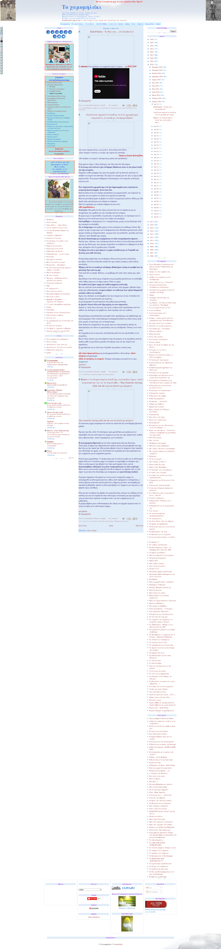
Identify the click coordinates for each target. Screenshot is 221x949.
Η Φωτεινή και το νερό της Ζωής (161, 760)
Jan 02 (156, 214)
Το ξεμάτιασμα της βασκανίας (160, 863)
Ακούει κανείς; (154, 274)
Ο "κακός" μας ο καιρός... (158, 472)
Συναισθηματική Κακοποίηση (56, 96)
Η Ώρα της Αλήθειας (156, 404)
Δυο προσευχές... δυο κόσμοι (159, 328)
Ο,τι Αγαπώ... (154, 511)
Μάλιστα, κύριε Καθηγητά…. (160, 446)
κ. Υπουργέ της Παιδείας (158, 773)
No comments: (114, 105)
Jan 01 (156, 217)
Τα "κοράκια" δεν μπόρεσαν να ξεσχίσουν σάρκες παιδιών (160, 620)
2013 (152, 234)
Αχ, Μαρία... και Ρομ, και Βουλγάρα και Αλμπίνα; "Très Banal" (162, 304)
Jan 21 (156, 154)
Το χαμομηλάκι (82, 7)
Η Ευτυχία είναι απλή (55, 248)
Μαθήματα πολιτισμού (157, 443)
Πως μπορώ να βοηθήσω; (158, 606)
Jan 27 (156, 136)
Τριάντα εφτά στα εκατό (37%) (58, 331)
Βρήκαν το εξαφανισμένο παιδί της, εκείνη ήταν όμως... (162, 120)
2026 (152, 39)
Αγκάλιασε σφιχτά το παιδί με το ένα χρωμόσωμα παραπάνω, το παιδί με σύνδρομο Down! (112, 116)
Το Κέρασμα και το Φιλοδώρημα (161, 856)
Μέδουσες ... (153, 456)
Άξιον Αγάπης (52, 342)
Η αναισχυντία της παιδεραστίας (161, 742)
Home (111, 526)
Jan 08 (156, 195)
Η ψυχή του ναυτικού (54, 259)
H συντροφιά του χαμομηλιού (57, 339)
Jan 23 (156, 148)
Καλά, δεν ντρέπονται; (157, 420)
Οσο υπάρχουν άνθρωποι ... (159, 806)
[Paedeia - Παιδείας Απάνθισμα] (1, 60)
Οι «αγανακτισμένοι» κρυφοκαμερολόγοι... (157, 514)
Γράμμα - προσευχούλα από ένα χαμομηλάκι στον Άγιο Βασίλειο (161, 319)
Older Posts (139, 526)
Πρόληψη (52, 86)
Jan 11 (156, 186)
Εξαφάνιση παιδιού (121, 521)
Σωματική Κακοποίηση (54, 83)
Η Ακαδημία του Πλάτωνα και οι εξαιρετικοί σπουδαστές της (161, 376)
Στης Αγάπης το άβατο (55, 315)
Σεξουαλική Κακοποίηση (55, 85)
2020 (152, 58)
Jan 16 (156, 170)
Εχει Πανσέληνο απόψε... (158, 734)
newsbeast (83, 512)
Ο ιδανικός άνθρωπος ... (55, 283)
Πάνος (134, 24)
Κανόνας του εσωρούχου (56, 89)
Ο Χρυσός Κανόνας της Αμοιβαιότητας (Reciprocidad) (57, 363)
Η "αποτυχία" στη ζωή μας (159, 360)
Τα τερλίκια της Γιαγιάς (158, 642)
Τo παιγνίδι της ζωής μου (158, 617)
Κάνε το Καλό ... (155, 779)
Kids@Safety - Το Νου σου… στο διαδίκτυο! (163, 108)
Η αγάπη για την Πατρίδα (159, 373)
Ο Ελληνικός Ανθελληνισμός (159, 485)
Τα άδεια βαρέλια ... (157, 840)
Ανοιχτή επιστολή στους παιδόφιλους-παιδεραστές (159, 286)
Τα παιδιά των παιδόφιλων (159, 639)
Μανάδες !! (153, 781)
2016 (152, 225)
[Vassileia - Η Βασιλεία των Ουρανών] (1, 73)
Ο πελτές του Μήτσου (157, 798)
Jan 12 (156, 182)
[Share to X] (132, 105)
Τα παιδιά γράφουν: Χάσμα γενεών (162, 848)
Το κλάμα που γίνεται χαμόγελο (161, 686)
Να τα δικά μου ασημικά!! (158, 790)
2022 (152, 52)
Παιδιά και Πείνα (155, 816)
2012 (152, 237)
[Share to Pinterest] (136, 105)
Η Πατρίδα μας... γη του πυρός (58, 254)
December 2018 (157, 67)
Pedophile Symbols (55, 91)
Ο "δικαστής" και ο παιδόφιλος (160, 470)
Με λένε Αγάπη (52, 275)
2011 (152, 240)
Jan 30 (156, 126)
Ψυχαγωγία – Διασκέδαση (158, 708)
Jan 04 (156, 207)
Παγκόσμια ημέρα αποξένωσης (160, 571)
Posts (150, 888)
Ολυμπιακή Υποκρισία (157, 558)
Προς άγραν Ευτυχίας (157, 819)
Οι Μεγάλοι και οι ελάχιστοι (160, 534)
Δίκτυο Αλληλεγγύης (55, 412)
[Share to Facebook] (134, 105)
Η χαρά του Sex (155, 762)
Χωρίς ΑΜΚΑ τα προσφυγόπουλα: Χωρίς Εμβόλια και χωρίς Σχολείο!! (162, 704)
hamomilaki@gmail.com (71, 20)
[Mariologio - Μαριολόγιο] (1, 52)
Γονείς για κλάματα (91, 521)
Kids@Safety (88, 108)
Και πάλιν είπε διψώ (157, 417)
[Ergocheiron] (1, 44)
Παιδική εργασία (52, 102)
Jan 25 (156, 142)
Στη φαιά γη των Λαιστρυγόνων (161, 614)
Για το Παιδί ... (90, 24)
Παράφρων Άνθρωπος (157, 585)
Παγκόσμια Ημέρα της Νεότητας (58, 294)
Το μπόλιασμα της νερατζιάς (57, 453)
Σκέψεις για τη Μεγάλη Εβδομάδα (161, 827)
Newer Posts (83, 526)
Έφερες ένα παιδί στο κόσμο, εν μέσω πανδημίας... (161, 356)
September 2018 (157, 76)
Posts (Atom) (92, 530)
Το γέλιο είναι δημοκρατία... (159, 674)
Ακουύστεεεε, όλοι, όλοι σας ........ (59, 344)
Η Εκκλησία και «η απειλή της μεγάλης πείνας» (160, 386)
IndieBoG (50, 441)
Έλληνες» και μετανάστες (158, 731)
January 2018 (156, 101)
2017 (152, 222)
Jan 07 (156, 198)
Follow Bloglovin (94, 917)
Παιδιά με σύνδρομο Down (93, 374)
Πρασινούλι (52, 383)
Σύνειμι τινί (51, 318)
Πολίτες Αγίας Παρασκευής (58, 430)
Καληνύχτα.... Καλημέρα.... (57, 265)
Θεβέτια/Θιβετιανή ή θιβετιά (57, 385)
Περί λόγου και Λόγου (157, 593)
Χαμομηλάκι (86, 101)
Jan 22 (156, 151)
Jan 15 (156, 173)
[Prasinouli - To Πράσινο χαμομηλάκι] (1, 68)
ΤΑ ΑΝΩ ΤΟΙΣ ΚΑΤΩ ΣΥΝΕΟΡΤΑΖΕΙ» (157, 844)
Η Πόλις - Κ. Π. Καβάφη (158, 757)
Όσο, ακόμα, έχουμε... (157, 563)
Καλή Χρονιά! (154, 422)
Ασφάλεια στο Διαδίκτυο (101, 108)
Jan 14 (156, 176)
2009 (152, 247)
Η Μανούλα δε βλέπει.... (56, 251)
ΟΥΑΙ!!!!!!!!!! (154, 569)
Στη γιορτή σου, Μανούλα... (159, 611)
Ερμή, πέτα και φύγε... (55, 246)
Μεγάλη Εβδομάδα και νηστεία (160, 784)
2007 (152, 253)
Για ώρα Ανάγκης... (78, 24)
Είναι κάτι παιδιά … (157, 337)
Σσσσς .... (50, 353)
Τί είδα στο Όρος (155, 663)
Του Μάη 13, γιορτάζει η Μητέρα (59, 328)
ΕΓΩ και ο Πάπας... (156, 331)
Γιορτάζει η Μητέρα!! (54, 235)
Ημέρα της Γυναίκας (156, 407)
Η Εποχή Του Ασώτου (157, 393)
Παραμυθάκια (149, 24)
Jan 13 (156, 179)
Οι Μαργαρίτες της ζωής (158, 531)
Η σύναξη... (51, 257)
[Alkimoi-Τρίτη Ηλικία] (1, 36)
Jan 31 (156, 104)
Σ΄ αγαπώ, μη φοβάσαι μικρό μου (59, 304)
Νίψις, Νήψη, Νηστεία (157, 792)
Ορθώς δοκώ (153, 561)
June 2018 (155, 86)
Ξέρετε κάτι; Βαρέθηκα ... (158, 467)
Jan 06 (156, 201)
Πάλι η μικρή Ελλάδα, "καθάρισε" (161, 582)
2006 (152, 256)
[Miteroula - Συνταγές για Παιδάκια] (1, 54)
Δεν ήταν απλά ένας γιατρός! (160, 323)
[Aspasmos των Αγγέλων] (1, 38)
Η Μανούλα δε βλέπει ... (56, 350)
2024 (152, 46)
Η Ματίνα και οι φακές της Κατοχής (162, 744)
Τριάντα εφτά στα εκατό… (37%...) (162, 694)
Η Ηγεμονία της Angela (157, 396)
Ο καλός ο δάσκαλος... (157, 498)
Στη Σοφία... (51, 310)
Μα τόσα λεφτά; (155, 437)
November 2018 (157, 70)
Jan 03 (156, 210)
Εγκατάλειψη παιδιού (106, 521)
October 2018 (156, 73)
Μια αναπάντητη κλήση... (158, 787)
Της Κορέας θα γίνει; (157, 653)
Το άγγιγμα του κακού (157, 671)
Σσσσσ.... (50, 307)
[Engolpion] (1, 41)
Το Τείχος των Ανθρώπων (158, 866)
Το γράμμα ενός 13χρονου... (159, 850)
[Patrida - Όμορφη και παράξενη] (1, 65)
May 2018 (155, 89)
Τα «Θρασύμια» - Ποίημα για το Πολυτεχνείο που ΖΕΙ (161, 625)
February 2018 (157, 98)
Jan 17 (156, 167)
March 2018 (156, 95)
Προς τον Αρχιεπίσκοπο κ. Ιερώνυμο (162, 600)
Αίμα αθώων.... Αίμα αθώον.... (58, 225)
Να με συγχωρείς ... (156, 459)
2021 (152, 55)
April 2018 (156, 92)
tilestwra (82, 365)
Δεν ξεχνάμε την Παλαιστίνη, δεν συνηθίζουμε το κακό (59, 406)
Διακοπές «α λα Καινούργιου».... (161, 326)
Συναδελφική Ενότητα (56, 370)
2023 (152, 49)
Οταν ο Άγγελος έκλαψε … (159, 809)
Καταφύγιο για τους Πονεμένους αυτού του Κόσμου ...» (161, 426)
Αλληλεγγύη (112, 24)
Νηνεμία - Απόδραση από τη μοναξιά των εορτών (57, 279)
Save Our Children (102, 24)
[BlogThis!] (130, 105)
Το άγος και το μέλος (54, 325)
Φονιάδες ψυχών (155, 700)
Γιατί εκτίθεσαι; (155, 310)
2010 (152, 243)
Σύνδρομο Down (108, 374)
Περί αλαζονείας (155, 590)
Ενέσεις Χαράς (154, 342)
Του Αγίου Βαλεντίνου (157, 692)
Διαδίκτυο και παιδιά (118, 108)
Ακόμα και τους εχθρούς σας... (160, 272)
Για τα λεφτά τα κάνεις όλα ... (160, 308)
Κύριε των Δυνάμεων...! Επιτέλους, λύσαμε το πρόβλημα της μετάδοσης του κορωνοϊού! (162, 432)
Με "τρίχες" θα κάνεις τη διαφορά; (162, 448)
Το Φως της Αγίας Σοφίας (158, 689)
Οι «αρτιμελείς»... (156, 518)
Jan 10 (156, 189)
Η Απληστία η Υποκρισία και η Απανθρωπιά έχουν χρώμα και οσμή (162, 381)
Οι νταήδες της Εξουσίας (158, 545)
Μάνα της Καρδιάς (53, 272)
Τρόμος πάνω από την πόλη (159, 697)
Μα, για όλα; (154, 440)
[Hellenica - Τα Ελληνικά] (1, 46)
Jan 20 (156, 157)
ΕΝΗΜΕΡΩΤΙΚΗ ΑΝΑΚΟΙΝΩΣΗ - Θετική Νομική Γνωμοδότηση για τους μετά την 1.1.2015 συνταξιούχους (59, 375)
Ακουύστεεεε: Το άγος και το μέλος (59, 347)
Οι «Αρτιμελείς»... (53, 288)
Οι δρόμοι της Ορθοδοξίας (158, 524)
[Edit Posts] (1, 30)
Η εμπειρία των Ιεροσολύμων (160, 390)
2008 (152, 250)
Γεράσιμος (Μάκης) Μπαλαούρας (55, 391)
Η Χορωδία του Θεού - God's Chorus (162, 765)
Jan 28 (156, 132)
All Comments (153, 892)
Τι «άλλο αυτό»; (155, 660)
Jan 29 (156, 129)
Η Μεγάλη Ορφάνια (156, 398)
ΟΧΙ (48, 286)
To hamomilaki (52, 360)
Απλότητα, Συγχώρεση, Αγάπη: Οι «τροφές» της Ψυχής (161, 291)
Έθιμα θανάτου (154, 334)
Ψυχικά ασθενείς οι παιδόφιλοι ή (161, 710)
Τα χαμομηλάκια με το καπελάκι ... (162, 645)
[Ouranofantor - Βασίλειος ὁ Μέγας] (1, 57)
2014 (152, 231)
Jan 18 (156, 164)
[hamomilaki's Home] (1, 28)
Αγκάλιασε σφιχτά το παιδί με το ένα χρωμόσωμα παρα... (164, 113)
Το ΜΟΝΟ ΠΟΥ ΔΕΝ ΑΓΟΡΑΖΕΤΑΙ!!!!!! (156, 859)
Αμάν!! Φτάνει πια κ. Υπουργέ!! (161, 282)
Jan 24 (156, 145)
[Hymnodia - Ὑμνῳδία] (1, 49)
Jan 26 (156, 139)
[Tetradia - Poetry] (1, 70)
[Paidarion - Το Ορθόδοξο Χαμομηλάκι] (1, 62)
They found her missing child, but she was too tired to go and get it (106, 421)
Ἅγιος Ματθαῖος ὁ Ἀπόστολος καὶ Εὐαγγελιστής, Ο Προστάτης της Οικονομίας (161, 266)
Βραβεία (121, 24)
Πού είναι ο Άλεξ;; (53, 296)
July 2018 (155, 83)
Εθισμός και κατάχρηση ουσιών (57, 111)
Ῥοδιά (49, 451)
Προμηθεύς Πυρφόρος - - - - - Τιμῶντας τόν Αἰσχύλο (57, 300)
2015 (152, 228)
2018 (152, 64)
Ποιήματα (140, 24)
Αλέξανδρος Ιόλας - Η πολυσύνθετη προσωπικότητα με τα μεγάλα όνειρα (58, 434)
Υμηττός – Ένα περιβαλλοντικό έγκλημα (58, 424)
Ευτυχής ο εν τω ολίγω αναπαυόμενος (157, 351)
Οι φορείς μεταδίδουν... (158, 552)
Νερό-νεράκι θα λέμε (157, 464)
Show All (71, 458)
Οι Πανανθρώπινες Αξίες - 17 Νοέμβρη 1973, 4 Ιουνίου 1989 (160, 548)
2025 (152, 42)
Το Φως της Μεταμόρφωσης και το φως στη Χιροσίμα (161, 873)
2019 (152, 61)
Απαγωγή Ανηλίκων (53, 105)
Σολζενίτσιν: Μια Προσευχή (159, 830)
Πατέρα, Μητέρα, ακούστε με (160, 587)
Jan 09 (156, 192)
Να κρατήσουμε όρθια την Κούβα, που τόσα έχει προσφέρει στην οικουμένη (59, 396)
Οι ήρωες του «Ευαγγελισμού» (160, 800)
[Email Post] (123, 105)
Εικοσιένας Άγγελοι (54, 238)
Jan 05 (156, 204)
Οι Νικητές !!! (154, 542)
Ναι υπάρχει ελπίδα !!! (158, 462)
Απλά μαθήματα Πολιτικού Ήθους (161, 718)
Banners (127, 24)
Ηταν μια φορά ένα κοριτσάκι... (161, 768)
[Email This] (127, 105)
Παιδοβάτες (153, 579)
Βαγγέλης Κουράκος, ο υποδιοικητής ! (55, 445)
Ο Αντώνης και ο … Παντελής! (160, 795)
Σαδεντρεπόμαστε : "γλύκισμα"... (161, 609)
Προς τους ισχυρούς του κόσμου (160, 824)
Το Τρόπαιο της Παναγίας (158, 869)
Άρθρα (158, 24)
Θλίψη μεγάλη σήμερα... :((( (159, 771)
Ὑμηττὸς (50, 421)
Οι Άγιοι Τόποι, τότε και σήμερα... (161, 521)
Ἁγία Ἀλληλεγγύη (54, 403)
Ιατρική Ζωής (154, 414)
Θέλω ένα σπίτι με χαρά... (56, 262)
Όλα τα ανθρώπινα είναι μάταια (161, 555)
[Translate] (1, 33)
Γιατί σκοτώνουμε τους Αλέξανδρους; (157, 314)
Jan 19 (156, 161)
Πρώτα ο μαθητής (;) (156, 603)
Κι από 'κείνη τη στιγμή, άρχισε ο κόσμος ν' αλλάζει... (59, 268)
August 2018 (156, 79)
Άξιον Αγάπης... (52, 222)
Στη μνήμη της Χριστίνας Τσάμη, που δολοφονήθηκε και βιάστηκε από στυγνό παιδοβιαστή (162, 834)
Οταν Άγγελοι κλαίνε (157, 566)
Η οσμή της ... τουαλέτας (158, 401)
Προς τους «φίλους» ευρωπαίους (161, 822)
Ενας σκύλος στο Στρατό (158, 339)
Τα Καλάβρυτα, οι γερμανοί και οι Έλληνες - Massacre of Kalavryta (162, 636)
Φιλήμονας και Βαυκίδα (158, 877)
